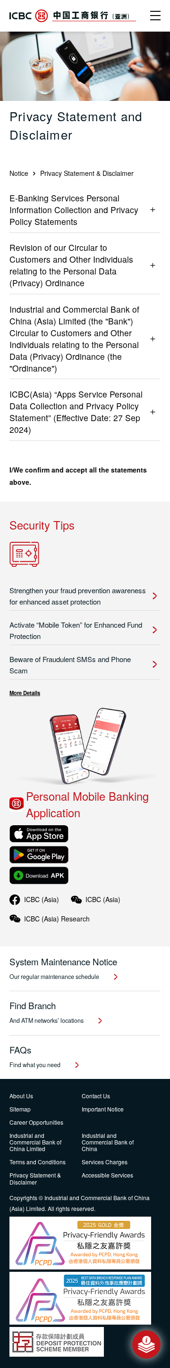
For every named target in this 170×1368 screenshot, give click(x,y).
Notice (18, 173)
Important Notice (103, 1109)
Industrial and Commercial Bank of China (108, 1142)
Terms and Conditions (37, 1162)
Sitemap (20, 1109)
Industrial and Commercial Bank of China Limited (35, 1142)
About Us (21, 1096)
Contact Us (96, 1096)
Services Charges (105, 1162)
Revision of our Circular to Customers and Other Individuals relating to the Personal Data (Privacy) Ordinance (71, 265)
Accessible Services (107, 1175)
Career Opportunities (36, 1122)
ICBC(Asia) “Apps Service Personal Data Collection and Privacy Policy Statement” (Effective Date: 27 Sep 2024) (76, 411)
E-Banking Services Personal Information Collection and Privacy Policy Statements (73, 209)
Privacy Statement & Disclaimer (35, 1178)
